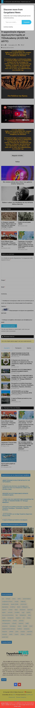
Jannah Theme (4, 703)
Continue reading (8, 27)
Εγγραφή (26, 22)
